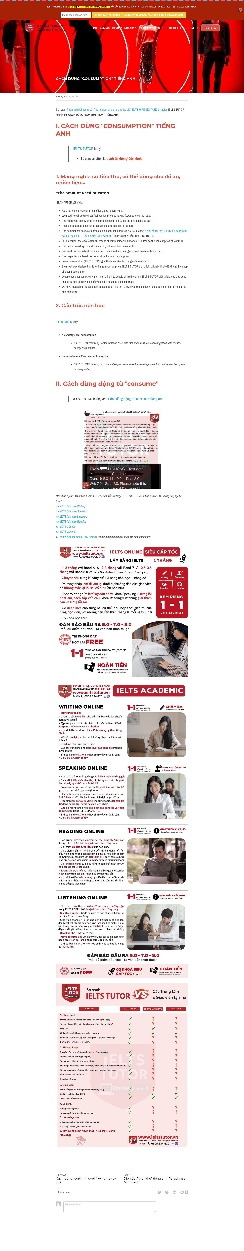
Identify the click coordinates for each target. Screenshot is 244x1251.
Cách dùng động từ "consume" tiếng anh (135, 398)
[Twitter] (166, 1192)
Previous (62, 1174)
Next (126, 1174)
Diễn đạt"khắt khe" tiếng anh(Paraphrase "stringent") (154, 1180)
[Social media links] (198, 28)
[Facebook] (159, 1192)
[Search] (193, 28)
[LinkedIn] (174, 1192)
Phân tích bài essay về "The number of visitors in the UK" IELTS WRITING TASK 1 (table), (117, 110)
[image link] (30, 27)
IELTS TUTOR (83, 148)
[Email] (182, 1192)
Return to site (64, 1192)
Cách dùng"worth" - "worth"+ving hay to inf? (86, 1180)
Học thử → (210, 28)
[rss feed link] (186, 1192)
